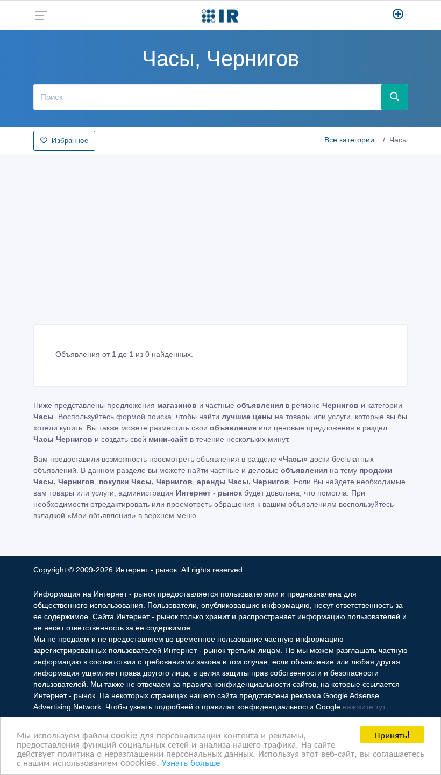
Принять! (392, 734)
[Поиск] (394, 96)
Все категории (349, 139)
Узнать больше (191, 762)
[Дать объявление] (398, 15)
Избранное (70, 141)
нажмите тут (364, 706)
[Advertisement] (220, 236)
